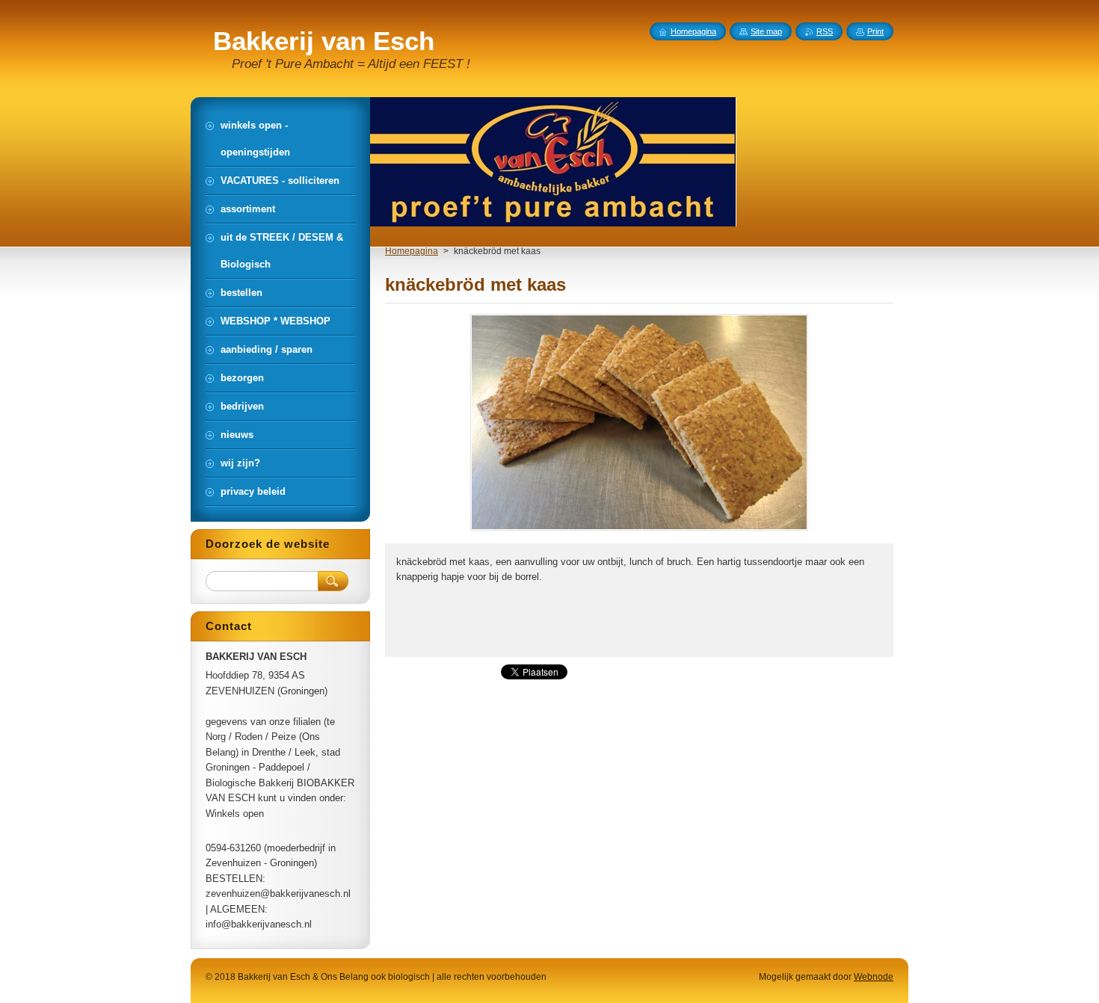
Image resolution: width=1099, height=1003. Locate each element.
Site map (766, 31)
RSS (824, 31)
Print (875, 31)
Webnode (873, 976)
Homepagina (411, 251)
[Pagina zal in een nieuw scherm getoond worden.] (639, 530)
